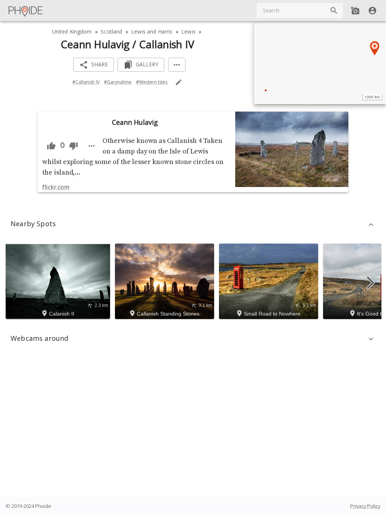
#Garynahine (118, 82)
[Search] (334, 10)
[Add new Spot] (355, 11)
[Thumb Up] (51, 146)
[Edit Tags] (178, 82)
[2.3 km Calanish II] (59, 280)
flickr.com (55, 187)
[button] (193, 224)
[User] (372, 10)
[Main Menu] (26, 10)
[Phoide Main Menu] (26, 10)
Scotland (111, 31)
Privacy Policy (365, 506)
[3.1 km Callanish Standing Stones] (165, 280)
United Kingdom (72, 31)
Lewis (188, 31)
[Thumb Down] (73, 146)
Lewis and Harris (151, 31)
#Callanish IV (86, 82)
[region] (320, 62)
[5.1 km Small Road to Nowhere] (269, 280)
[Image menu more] (92, 146)
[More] (176, 65)
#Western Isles (151, 82)
